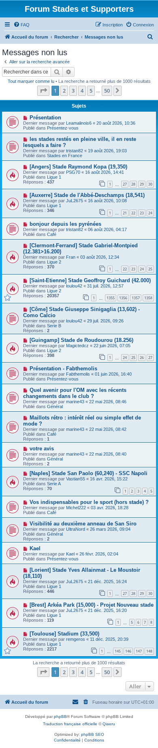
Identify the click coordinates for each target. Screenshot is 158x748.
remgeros (75, 639)
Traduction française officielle (70, 724)
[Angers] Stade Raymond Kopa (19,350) (78, 167)
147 (139, 651)
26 (142, 357)
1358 (148, 297)
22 (133, 213)
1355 (111, 297)
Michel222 (76, 507)
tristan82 (74, 150)
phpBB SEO (92, 734)
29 (142, 184)
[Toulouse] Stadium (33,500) (64, 634)
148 (149, 651)
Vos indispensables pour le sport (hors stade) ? (89, 502)
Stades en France (64, 155)
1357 (136, 297)
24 (150, 213)
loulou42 (74, 285)
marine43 (75, 401)
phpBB (60, 716)
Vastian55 (75, 478)
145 (118, 651)
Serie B (54, 325)
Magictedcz (77, 345)
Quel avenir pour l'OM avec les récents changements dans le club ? (74, 393)
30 (150, 184)
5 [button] (91, 90)
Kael (35, 548)
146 (128, 651)
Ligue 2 (54, 261)
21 (125, 213)
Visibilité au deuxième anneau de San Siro (83, 524)
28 (133, 184)
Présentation (45, 118)
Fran (70, 257)
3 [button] (73, 90)
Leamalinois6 (79, 123)
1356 (123, 297)
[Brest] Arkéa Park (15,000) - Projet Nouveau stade (92, 605)
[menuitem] (21, 25)
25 (150, 269)
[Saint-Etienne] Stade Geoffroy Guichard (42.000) (90, 280)
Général (55, 406)
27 (125, 184)
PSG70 (73, 172)
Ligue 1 (54, 177)
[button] (43, 90)
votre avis (42, 448)
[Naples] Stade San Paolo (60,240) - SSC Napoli (88, 473)
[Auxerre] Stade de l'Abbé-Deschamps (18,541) (87, 195)
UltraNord (75, 529)
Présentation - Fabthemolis (63, 368)
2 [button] (64, 90)
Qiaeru (108, 724)
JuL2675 (74, 200)
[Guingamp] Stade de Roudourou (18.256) (81, 340)
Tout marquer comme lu (31, 81)
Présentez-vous (63, 127)
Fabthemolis (78, 374)
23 (142, 213)
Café (51, 234)
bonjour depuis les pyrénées (65, 224)
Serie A (54, 483)
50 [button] (107, 90)
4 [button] (82, 90)
